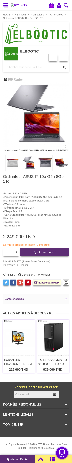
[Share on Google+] (20, 282)
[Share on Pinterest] (28, 282)
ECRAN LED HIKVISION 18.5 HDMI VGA (18, 364)
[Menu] (7, 5)
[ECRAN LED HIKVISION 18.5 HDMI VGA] (19, 338)
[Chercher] (66, 6)
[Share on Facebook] (13, 282)
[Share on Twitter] (6, 282)
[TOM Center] (20, 5)
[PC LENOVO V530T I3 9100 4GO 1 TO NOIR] (53, 338)
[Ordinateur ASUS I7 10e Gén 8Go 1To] (64, 147)
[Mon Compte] (59, 5)
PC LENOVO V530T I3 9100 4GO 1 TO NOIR (52, 362)
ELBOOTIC (29, 51)
